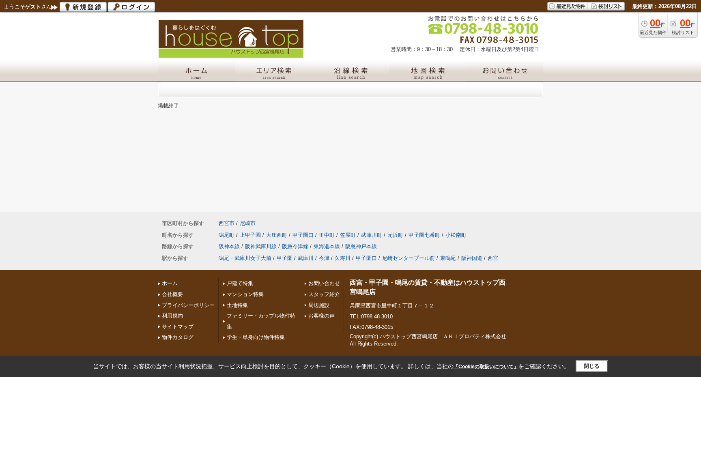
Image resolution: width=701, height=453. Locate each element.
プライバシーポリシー (188, 305)
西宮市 (226, 223)
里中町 (327, 235)
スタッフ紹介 (324, 294)
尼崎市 (248, 223)
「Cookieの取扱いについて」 (486, 366)
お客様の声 (321, 316)
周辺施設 (318, 305)
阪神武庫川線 (261, 246)
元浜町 (395, 235)
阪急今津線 (295, 246)
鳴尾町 (226, 235)
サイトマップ (178, 327)
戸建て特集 (240, 283)
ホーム (170, 283)
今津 (324, 258)
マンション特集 (245, 294)
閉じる (592, 366)
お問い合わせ (324, 283)
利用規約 (172, 316)
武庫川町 (371, 235)
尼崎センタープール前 (408, 258)
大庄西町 (276, 235)
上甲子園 (250, 235)
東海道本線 (327, 246)
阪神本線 (229, 246)
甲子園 (284, 258)
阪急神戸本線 (361, 246)
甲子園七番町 (424, 235)
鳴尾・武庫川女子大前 (245, 258)
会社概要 (172, 294)
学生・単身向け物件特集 (256, 337)
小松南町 (456, 235)
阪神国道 (471, 258)
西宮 (493, 258)
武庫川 (306, 258)
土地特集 (237, 305)
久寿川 (342, 258)
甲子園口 (303, 235)
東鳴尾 (448, 258)
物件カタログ (178, 337)
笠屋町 (348, 235)
